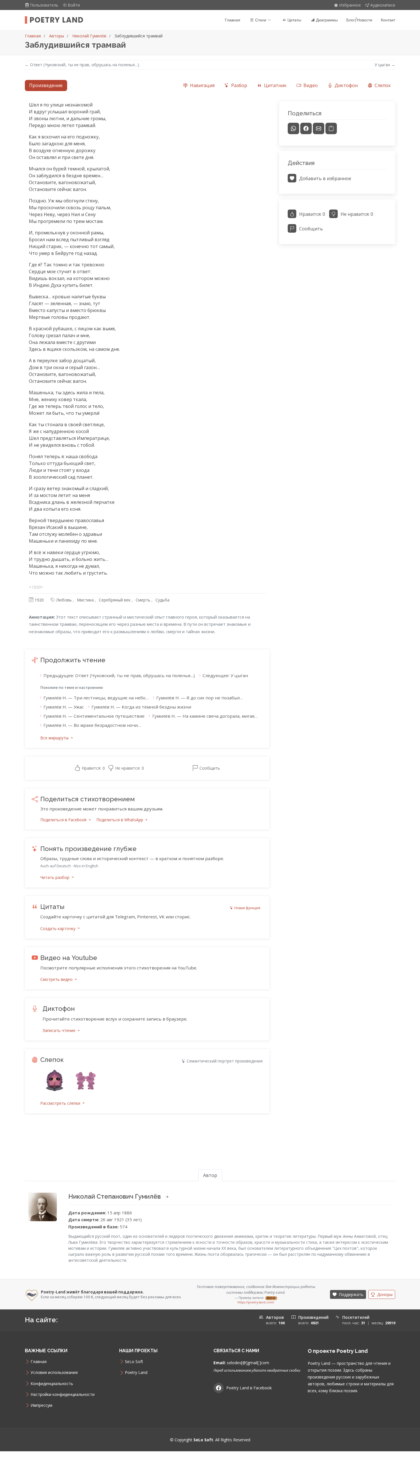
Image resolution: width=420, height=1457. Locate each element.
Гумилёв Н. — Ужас (63, 706)
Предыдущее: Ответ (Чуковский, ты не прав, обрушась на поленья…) (119, 675)
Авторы (56, 36)
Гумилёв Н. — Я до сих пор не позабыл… (199, 697)
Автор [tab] (210, 1175)
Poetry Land (56, 20)
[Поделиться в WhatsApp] (293, 128)
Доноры (384, 1294)
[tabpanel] (210, 614)
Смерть (143, 600)
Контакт (388, 20)
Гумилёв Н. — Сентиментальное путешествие (94, 716)
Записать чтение (60, 1030)
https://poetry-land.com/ (255, 1302)
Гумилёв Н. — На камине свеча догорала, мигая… (204, 716)
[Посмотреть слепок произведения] (54, 1080)
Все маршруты (55, 737)
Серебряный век (115, 600)
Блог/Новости (359, 20)
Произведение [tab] (46, 85)
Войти (74, 5)
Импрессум (41, 1405)
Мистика (85, 600)
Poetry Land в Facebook (249, 1387)
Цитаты (294, 20)
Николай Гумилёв (89, 36)
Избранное (350, 5)
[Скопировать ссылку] (331, 128)
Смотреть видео (57, 979)
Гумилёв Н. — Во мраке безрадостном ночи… (92, 725)
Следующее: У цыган (225, 675)
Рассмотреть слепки (60, 1103)
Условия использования (54, 1373)
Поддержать (350, 1294)
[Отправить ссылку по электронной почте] (318, 128)
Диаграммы (327, 20)
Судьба (162, 600)
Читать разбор (55, 877)
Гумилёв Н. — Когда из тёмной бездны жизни (141, 706)
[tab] (199, 85)
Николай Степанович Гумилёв (115, 1196)
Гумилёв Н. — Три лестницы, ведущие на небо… (96, 697)
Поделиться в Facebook (64, 819)
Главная (232, 20)
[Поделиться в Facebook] (306, 128)
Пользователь (44, 5)
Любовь (64, 600)
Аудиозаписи (382, 5)
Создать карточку (58, 928)
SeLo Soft (134, 1362)
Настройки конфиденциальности (63, 1394)
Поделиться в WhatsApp (120, 819)
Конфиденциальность (52, 1384)
